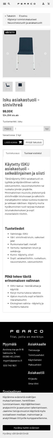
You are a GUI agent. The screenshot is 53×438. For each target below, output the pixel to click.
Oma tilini (33, 383)
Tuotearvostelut (33, 153)
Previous (7, 53)
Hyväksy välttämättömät (16, 433)
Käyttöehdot (35, 359)
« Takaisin (10, 15)
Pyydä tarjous (34, 142)
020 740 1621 (9, 365)
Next (45, 53)
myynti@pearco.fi (12, 360)
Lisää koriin (10, 142)
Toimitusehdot (36, 354)
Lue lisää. (8, 421)
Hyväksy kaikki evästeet (26, 427)
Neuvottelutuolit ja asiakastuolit (25, 22)
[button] (9, 4)
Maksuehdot (34, 364)
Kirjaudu (32, 378)
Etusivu (23, 15)
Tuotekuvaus (13, 153)
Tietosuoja (34, 350)
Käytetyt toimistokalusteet (22, 19)
